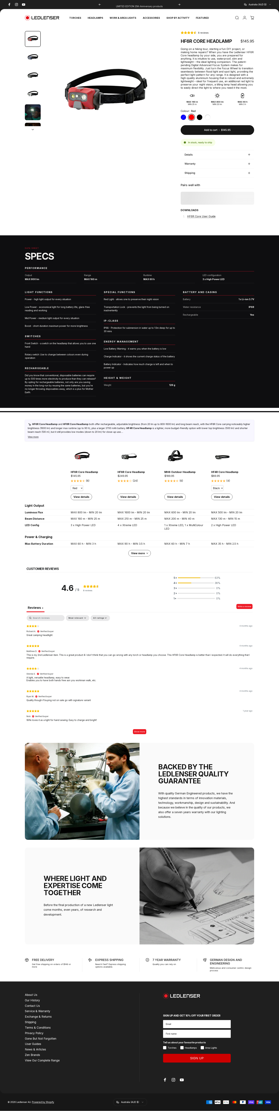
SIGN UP (197, 1058)
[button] (197, 577)
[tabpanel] (139, 676)
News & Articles (35, 1049)
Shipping (30, 1022)
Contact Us (32, 1005)
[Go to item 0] (33, 39)
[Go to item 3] (33, 76)
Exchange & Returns (38, 1016)
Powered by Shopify (43, 1102)
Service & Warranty (37, 1011)
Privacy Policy (34, 1033)
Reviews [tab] (35, 608)
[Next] (179, 4)
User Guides (33, 1044)
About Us (31, 994)
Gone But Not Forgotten (40, 1038)
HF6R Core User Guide (201, 216)
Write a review (244, 606)
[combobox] (257, 4)
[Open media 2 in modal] (105, 93)
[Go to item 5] (33, 112)
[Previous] (99, 4)
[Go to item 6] (33, 131)
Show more (139, 731)
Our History (32, 1000)
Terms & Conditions (38, 1027)
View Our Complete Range (42, 1060)
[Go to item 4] (33, 94)
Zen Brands (32, 1055)
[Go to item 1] (33, 57)
